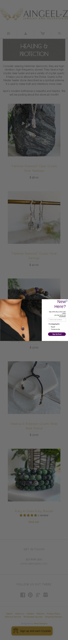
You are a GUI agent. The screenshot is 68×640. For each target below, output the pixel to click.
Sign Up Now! (56, 334)
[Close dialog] (66, 301)
